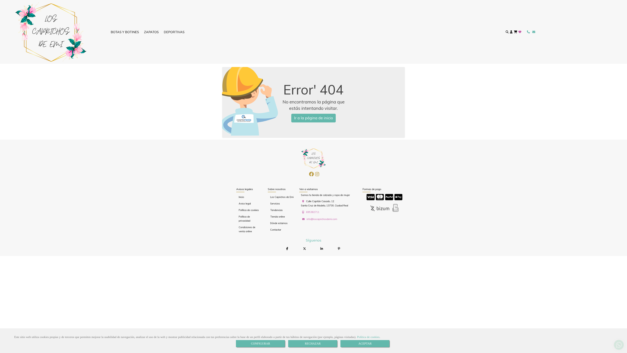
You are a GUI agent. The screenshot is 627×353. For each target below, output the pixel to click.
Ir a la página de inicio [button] (313, 118)
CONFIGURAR (260, 343)
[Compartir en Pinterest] (339, 249)
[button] (511, 32)
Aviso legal (245, 203)
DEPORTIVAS (174, 32)
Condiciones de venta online (247, 229)
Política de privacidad (244, 218)
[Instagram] (317, 175)
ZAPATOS (151, 32)
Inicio (241, 197)
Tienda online (277, 216)
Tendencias (276, 210)
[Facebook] (311, 175)
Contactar (275, 229)
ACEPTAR (365, 343)
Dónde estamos (279, 223)
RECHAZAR (313, 343)
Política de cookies (368, 337)
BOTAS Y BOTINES (125, 32)
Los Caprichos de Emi (282, 197)
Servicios (275, 203)
